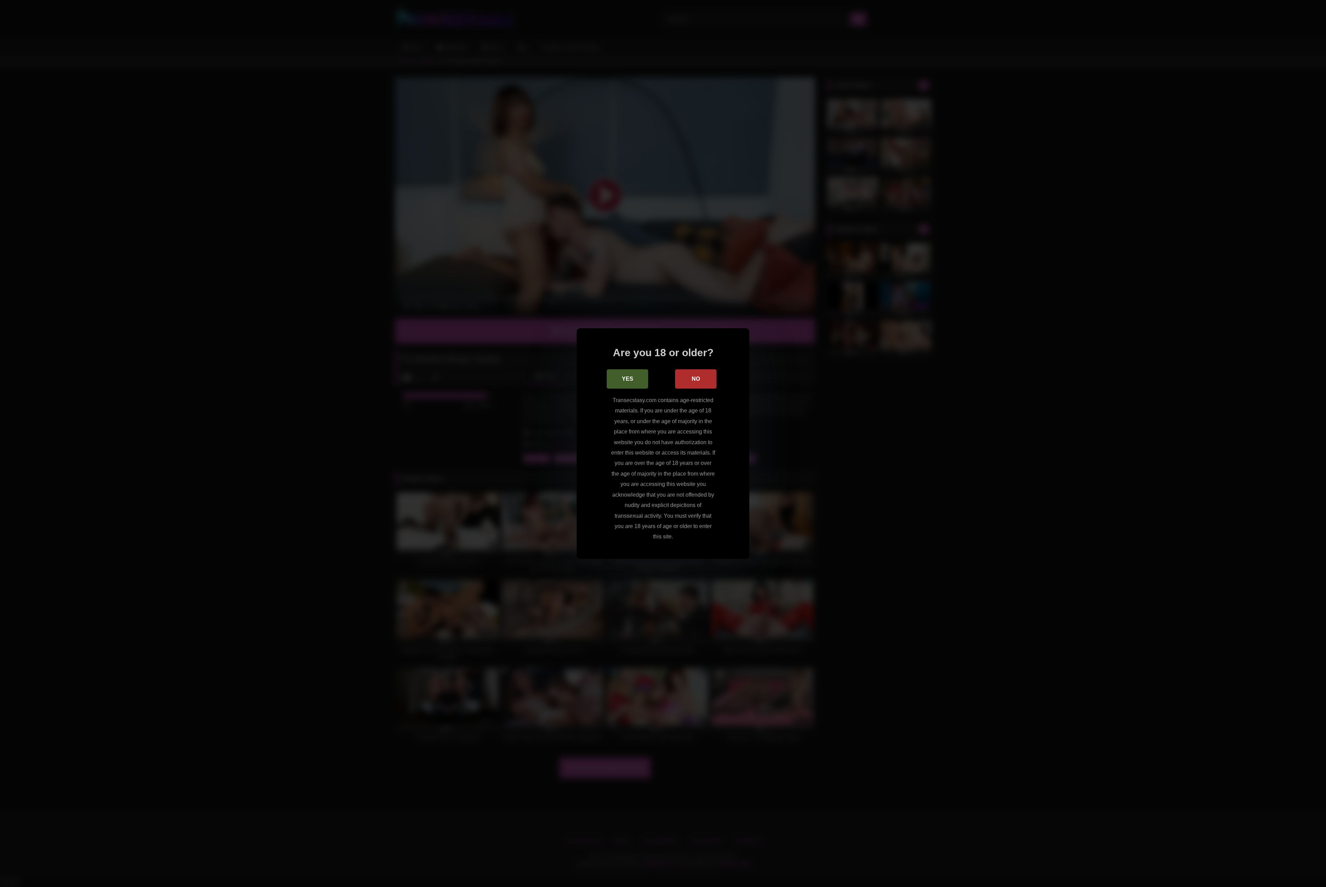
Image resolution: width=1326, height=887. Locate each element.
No (696, 379)
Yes (627, 379)
